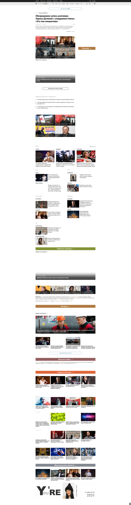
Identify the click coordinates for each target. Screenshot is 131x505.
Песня (69, 209)
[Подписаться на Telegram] (90, 1)
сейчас (58, 299)
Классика (72, 3)
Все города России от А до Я (65, 353)
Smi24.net (37, 446)
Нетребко (38, 199)
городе (55, 301)
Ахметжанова (40, 236)
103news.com (55, 1)
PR (81, 3)
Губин (37, 149)
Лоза (37, 173)
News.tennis (49, 1)
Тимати (69, 183)
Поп (56, 3)
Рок (53, 3)
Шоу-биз (37, 362)
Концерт (70, 199)
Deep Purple (39, 183)
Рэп (59, 3)
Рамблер (44, 24)
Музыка (77, 3)
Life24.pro (70, 296)
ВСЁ (45, 363)
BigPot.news (75, 296)
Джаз (67, 3)
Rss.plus (61, 1)
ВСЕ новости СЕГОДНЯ (65, 8)
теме (49, 301)
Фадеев (58, 149)
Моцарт (38, 210)
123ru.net (93, 1)
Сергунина (39, 226)
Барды (63, 3)
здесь (71, 301)
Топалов (79, 149)
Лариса (43, 13)
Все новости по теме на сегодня (55, 88)
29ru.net (37, 1)
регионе (60, 301)
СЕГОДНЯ (62, 363)
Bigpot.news (38, 396)
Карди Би (70, 173)
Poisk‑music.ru (43, 1)
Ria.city (37, 336)
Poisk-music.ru (38, 35)
